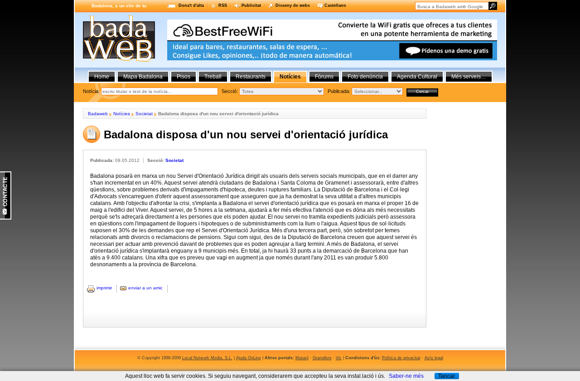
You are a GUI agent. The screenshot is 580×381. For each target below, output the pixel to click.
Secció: (230, 91)
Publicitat (251, 5)
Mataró (302, 358)
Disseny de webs (293, 5)
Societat (144, 113)
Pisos (183, 76)
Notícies (121, 113)
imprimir (104, 287)
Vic (339, 358)
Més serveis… (468, 76)
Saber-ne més (406, 376)
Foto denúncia (365, 76)
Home (101, 76)
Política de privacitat (401, 358)
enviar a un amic (145, 287)
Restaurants (251, 76)
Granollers (322, 358)
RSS (222, 5)
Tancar (446, 376)
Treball (213, 76)
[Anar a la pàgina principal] (119, 60)
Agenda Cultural (417, 76)
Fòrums (324, 76)
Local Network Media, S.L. (207, 358)
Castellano (335, 5)
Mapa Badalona (143, 76)
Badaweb (98, 113)
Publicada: (339, 91)
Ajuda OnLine (248, 358)
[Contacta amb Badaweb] (5, 218)
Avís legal (434, 358)
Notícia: (91, 91)
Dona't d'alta (191, 5)
